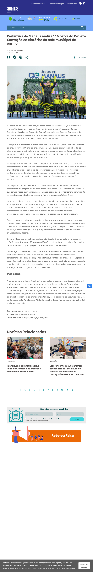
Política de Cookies (38, 4)
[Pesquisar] (82, 28)
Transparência (72, 4)
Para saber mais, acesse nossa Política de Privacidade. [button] (54, 568)
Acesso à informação (56, 4)
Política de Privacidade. (51, 419)
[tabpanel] (25, 355)
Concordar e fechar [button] (84, 565)
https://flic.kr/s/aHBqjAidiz (36, 317)
